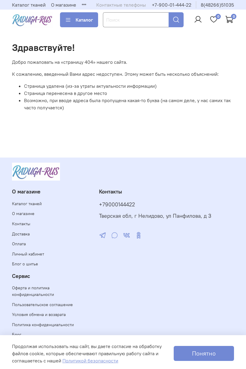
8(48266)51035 (217, 5)
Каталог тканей (29, 5)
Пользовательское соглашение (42, 304)
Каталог (84, 20)
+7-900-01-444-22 (171, 5)
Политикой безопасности (90, 361)
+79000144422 (117, 204)
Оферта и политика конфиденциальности (33, 291)
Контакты (21, 223)
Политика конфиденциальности (43, 324)
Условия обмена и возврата (39, 314)
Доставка (21, 234)
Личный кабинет (28, 254)
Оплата (19, 243)
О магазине (63, 5)
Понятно (204, 353)
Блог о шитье (25, 264)
